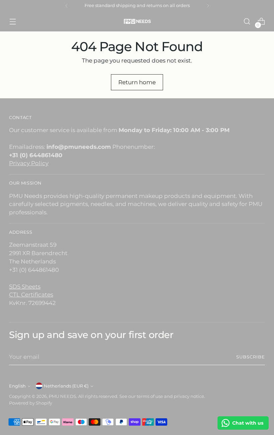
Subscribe (250, 356)
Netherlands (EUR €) (66, 386)
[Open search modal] (247, 21)
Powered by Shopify (30, 403)
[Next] (207, 5)
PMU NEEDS (62, 396)
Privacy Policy (28, 163)
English (17, 386)
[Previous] (66, 5)
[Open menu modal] (12, 21)
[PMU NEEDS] (137, 21)
